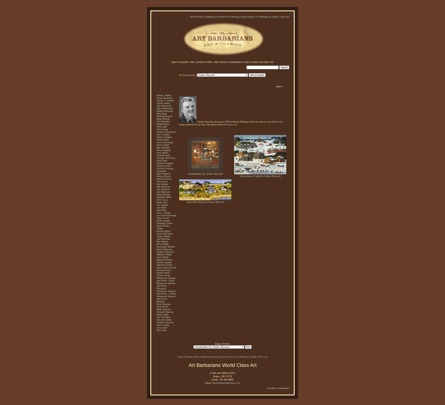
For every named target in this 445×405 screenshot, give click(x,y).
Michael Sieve (164, 270)
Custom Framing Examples (165, 169)
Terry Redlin (163, 257)
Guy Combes (163, 134)
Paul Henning (163, 194)
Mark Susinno (164, 309)
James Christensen (166, 132)
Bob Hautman (163, 186)
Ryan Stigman (164, 304)
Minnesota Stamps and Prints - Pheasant (166, 286)
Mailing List (265, 16)
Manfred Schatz (165, 265)
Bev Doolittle (163, 147)
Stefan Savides (164, 262)
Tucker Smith (163, 275)
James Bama (163, 103)
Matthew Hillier (164, 197)
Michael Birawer (165, 116)
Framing (234, 16)
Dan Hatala (162, 184)
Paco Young (163, 325)
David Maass (163, 226)
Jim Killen (162, 207)
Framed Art (222, 16)
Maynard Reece (164, 260)
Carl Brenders (163, 121)
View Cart (284, 16)
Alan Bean (162, 113)
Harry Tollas (163, 314)
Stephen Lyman (164, 223)
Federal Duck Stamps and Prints (166, 156)
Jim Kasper (162, 205)
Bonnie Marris (164, 231)
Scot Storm (162, 306)
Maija (160, 228)
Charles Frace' (164, 166)
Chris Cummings (165, 142)
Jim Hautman (163, 189)
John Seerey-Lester (166, 267)
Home (193, 16)
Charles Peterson (165, 252)
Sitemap (188, 356)
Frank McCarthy (165, 233)
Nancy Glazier (164, 176)
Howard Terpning (165, 312)
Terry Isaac (162, 199)
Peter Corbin (163, 139)
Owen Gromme (164, 179)
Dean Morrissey (164, 249)
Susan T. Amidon (165, 100)
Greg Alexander (164, 98)
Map (275, 16)
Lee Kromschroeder (166, 215)
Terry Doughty (164, 150)
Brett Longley (163, 220)
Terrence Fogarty (165, 163)
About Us (253, 16)
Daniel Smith (163, 273)
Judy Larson (163, 218)
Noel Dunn (162, 160)
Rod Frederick (164, 173)
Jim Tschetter (163, 317)
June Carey (162, 129)
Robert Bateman (165, 111)
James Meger (163, 236)
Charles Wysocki (165, 322)
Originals (210, 16)
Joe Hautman (163, 192)
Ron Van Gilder (164, 320)
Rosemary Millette (166, 246)
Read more (232, 124)
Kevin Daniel (163, 145)
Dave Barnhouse (165, 108)
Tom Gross (162, 181)
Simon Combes (164, 137)
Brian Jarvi (162, 202)
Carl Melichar (163, 239)
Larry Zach (162, 327)
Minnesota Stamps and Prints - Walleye (166, 299)
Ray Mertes (162, 241)
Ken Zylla (161, 330)
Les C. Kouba (163, 213)
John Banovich (164, 106)
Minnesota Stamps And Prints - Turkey (166, 292)
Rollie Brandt (163, 119)
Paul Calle (162, 126)
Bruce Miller (163, 244)
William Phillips (164, 254)
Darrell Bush (163, 124)
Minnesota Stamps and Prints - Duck (166, 279)
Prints (201, 16)
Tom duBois (163, 153)
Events (243, 16)
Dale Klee (161, 210)
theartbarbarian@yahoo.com (226, 383)
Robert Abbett (164, 95)
